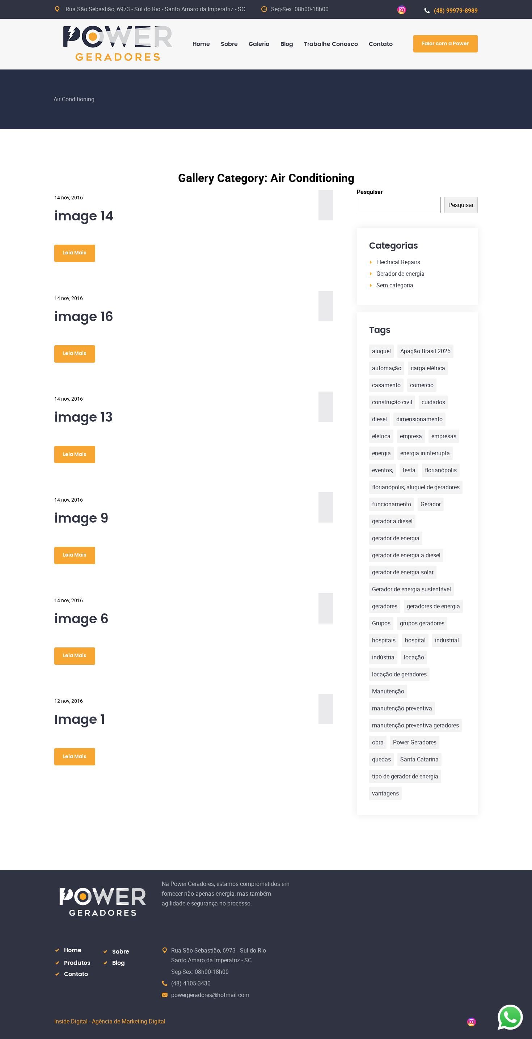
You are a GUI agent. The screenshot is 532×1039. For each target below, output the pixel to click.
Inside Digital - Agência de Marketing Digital (109, 1021)
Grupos (381, 623)
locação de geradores (399, 674)
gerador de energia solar (403, 572)
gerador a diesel (392, 521)
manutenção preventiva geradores (415, 725)
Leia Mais (74, 252)
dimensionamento (419, 419)
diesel (379, 419)
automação (386, 368)
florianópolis (441, 470)
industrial (447, 640)
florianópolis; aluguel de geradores (416, 487)
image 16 (83, 317)
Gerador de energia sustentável (411, 589)
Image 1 (79, 719)
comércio (422, 385)
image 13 (83, 417)
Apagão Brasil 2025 (425, 351)
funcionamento (391, 504)
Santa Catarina (419, 759)
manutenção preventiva (402, 708)
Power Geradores (414, 742)
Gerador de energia (400, 274)
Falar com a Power (445, 43)
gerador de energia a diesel (406, 555)
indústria (383, 657)
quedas (381, 759)
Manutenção (388, 691)
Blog (118, 963)
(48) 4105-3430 (191, 983)
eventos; (382, 470)
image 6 (81, 619)
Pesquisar (370, 192)
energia (381, 453)
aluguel (381, 351)
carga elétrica (428, 368)
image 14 (84, 216)
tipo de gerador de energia (405, 776)
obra (378, 742)
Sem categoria (394, 285)
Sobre (120, 952)
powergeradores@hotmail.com (210, 995)
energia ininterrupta (425, 453)
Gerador (431, 504)
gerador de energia (395, 538)
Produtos (77, 963)
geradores (384, 606)
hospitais (384, 640)
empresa (411, 436)
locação (414, 657)
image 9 (81, 518)
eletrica (381, 436)
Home (72, 950)
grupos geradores (422, 623)
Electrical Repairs (398, 262)
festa (408, 470)
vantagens (385, 793)
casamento (386, 385)
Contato (76, 974)
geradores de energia (433, 606)
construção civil (392, 402)
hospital (415, 640)
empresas (443, 436)
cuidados (433, 402)
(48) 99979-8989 (456, 10)
